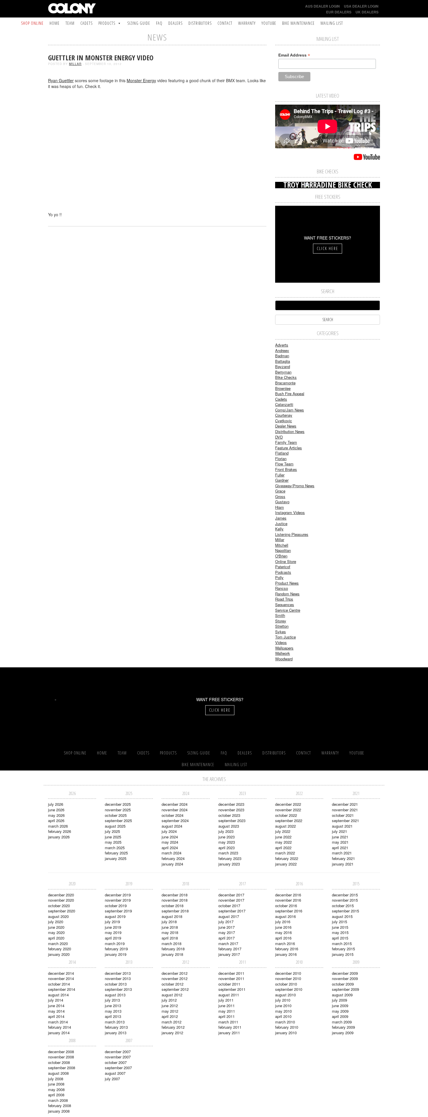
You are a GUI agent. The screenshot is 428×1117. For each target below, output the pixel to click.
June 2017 (226, 927)
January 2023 (229, 864)
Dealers (175, 23)
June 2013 (113, 1005)
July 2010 (282, 1000)
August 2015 (342, 916)
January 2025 (115, 858)
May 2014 (56, 1011)
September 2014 (61, 989)
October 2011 (229, 984)
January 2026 (59, 837)
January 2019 (115, 954)
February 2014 (59, 1027)
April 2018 (170, 938)
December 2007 (118, 1051)
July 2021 (339, 831)
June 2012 (170, 1005)
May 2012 (170, 1011)
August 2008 (58, 1073)
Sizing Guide (138, 23)
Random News (287, 594)
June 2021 (340, 837)
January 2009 (342, 1032)
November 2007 (118, 1057)
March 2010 (285, 1022)
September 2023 (231, 820)
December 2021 (345, 804)
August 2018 (172, 916)
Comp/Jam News (289, 410)
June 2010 (283, 1005)
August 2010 (285, 995)
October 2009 (343, 984)
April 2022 (283, 847)
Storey (280, 621)
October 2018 (172, 905)
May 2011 (226, 1011)
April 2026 (56, 820)
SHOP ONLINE (32, 23)
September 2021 (345, 820)
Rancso (281, 588)
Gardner (282, 480)
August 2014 (58, 995)
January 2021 (342, 864)
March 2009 (342, 1022)
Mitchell (281, 545)
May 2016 (283, 932)
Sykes (280, 631)
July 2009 (339, 1000)
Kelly (279, 529)
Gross (280, 496)
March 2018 (171, 943)
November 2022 (288, 809)
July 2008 (55, 1078)
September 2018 (175, 911)
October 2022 (286, 815)
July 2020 (55, 921)
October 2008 (59, 1062)
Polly (279, 577)
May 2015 (340, 932)
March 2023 (228, 853)
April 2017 (226, 938)
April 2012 (170, 1016)
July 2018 (169, 921)
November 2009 (345, 978)
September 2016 (288, 911)
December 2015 (345, 895)
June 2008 (56, 1084)
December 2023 (231, 804)
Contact (224, 23)
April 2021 (340, 847)
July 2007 (112, 1078)
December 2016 (288, 895)
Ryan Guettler (61, 80)
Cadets (86, 23)
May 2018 (170, 932)
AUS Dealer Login (322, 6)
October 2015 (343, 905)
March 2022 (285, 853)
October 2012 (172, 984)
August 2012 (172, 995)
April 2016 (283, 938)
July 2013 (112, 1000)
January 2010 (286, 1032)
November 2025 (118, 809)
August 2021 (342, 826)
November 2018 (175, 900)
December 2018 (175, 895)
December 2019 (118, 895)
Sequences (284, 604)
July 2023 (226, 831)
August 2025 (115, 826)
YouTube (268, 23)
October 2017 (229, 905)
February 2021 (343, 858)
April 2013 (113, 1016)
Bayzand (282, 366)
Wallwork (282, 653)
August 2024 (172, 826)
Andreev (282, 350)
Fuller (279, 475)
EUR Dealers (338, 12)
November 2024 (175, 809)
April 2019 (113, 938)
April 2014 (56, 1016)
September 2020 (61, 911)
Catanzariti (284, 404)
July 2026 (55, 804)
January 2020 (59, 954)
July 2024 (169, 831)
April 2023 (226, 847)
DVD (279, 437)
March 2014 (58, 1022)
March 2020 (58, 943)
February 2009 (343, 1027)
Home (54, 23)
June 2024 (170, 837)
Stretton (282, 626)
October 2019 (116, 905)
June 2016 (283, 927)
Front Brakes (286, 469)
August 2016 (285, 916)
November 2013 (118, 978)
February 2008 (59, 1105)
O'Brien (281, 556)
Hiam (279, 507)
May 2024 (170, 842)
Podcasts (283, 572)
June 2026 (56, 809)
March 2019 (115, 943)
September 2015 (345, 911)
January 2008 (59, 1111)
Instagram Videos (290, 512)
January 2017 (229, 954)
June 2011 (226, 1005)
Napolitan (283, 550)
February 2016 (286, 948)
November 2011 (231, 978)
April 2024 (170, 847)
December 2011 (231, 973)
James (280, 518)
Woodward (284, 659)
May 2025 (113, 842)
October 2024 (172, 815)
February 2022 (286, 858)
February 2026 (59, 831)
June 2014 (56, 1005)
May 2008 (56, 1089)
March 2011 (228, 1022)
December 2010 (288, 973)
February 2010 (286, 1027)
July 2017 (226, 921)
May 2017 (226, 932)
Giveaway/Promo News (294, 485)
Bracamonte (285, 383)
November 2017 (231, 900)
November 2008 (61, 1057)
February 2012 (173, 1027)
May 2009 (340, 1011)
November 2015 (345, 900)
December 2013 (118, 973)
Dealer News (285, 426)
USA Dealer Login (361, 6)
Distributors (200, 23)
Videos (281, 642)
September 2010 (288, 989)
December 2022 (288, 804)
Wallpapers (284, 648)
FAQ (159, 23)
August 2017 (228, 916)
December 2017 (231, 895)
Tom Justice (285, 637)
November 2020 (61, 900)
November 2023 (231, 809)
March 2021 (342, 853)
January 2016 (286, 954)
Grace (280, 491)
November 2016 (288, 900)
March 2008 (58, 1100)
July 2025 (112, 831)
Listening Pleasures (291, 534)
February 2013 (116, 1027)
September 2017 (231, 911)
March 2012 (171, 1022)
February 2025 (116, 853)
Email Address (294, 55)
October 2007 (116, 1062)
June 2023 (226, 837)
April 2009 (340, 1016)
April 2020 (56, 938)
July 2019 (112, 921)
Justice (281, 523)
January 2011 (229, 1032)
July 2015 (339, 921)
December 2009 (345, 973)
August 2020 (58, 916)
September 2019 (118, 911)
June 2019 (113, 927)
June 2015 (340, 927)
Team (70, 23)
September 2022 (288, 820)
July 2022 (282, 831)
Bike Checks (286, 377)
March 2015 (342, 943)
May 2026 (56, 815)
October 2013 (116, 984)
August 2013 (115, 995)
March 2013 (115, 1022)
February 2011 (229, 1027)
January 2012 (172, 1032)
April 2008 (56, 1094)
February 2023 (229, 858)
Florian (280, 458)
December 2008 (61, 1051)
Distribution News (290, 431)
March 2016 (285, 943)
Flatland (282, 453)
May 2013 (113, 1011)
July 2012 (169, 1000)
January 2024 (172, 864)
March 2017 (228, 943)
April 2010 (283, 1016)
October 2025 (116, 815)
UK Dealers (367, 12)
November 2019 (118, 900)
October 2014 (59, 984)
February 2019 (116, 948)
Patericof (282, 566)
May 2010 (283, 1011)
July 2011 (226, 1000)
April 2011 (226, 1016)
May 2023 (226, 842)
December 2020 (61, 895)
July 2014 (55, 1000)
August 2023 (228, 826)
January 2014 (59, 1032)
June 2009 (340, 1005)
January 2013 (115, 1032)
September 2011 (231, 989)
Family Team (286, 442)
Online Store (285, 561)
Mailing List (332, 23)
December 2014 (61, 973)
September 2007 (118, 1067)
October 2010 (286, 984)
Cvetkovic (283, 420)
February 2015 (343, 948)
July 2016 (282, 921)
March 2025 (115, 847)
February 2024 (173, 858)
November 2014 (61, 978)
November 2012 (175, 978)
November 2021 (345, 809)
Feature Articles (288, 448)
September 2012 (175, 989)
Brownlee (283, 388)
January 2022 (286, 864)
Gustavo (282, 501)
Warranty (247, 23)
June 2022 (283, 837)
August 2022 (285, 826)
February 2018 (173, 948)
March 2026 (58, 826)
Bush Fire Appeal (289, 393)
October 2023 (229, 815)
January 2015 (342, 954)
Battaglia (282, 361)
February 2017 (229, 948)
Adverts (281, 345)
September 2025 (118, 820)
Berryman (283, 372)
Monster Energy (141, 80)
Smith (280, 615)
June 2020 (56, 927)
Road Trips (284, 599)
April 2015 (340, 938)
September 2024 (175, 820)
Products (106, 23)
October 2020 (59, 905)
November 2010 (288, 978)
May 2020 (56, 932)
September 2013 (118, 989)
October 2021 (343, 815)
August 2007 (115, 1073)
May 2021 (340, 842)
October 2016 (286, 905)
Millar (75, 64)
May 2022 (283, 842)
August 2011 (228, 995)
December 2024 (175, 804)
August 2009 (342, 995)
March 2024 (171, 853)
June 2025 (113, 837)
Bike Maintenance (298, 23)
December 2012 (175, 973)
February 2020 (59, 948)
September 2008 (61, 1067)
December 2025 (118, 804)
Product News (287, 583)
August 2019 (115, 916)
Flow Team (284, 464)
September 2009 (345, 989)
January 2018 (172, 954)
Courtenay (283, 415)
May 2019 (113, 932)
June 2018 (170, 927)
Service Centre (287, 610)
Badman (282, 355)
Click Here (327, 248)
